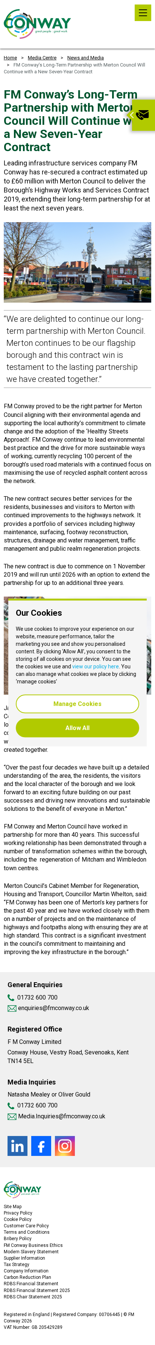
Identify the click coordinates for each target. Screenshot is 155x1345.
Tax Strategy (16, 1264)
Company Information (26, 1271)
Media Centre (42, 58)
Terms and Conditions (27, 1232)
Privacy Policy (18, 1213)
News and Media (85, 58)
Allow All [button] (77, 728)
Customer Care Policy (26, 1225)
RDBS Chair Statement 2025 (33, 1297)
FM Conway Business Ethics (33, 1245)
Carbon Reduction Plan (27, 1277)
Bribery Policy (18, 1238)
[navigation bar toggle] (143, 13)
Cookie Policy (18, 1219)
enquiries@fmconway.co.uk (53, 1008)
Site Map (12, 1206)
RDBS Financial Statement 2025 (37, 1290)
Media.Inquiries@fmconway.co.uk (61, 1116)
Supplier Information (24, 1258)
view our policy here (95, 666)
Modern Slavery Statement (31, 1251)
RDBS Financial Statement (31, 1283)
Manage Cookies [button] (77, 703)
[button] (129, 115)
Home (10, 58)
